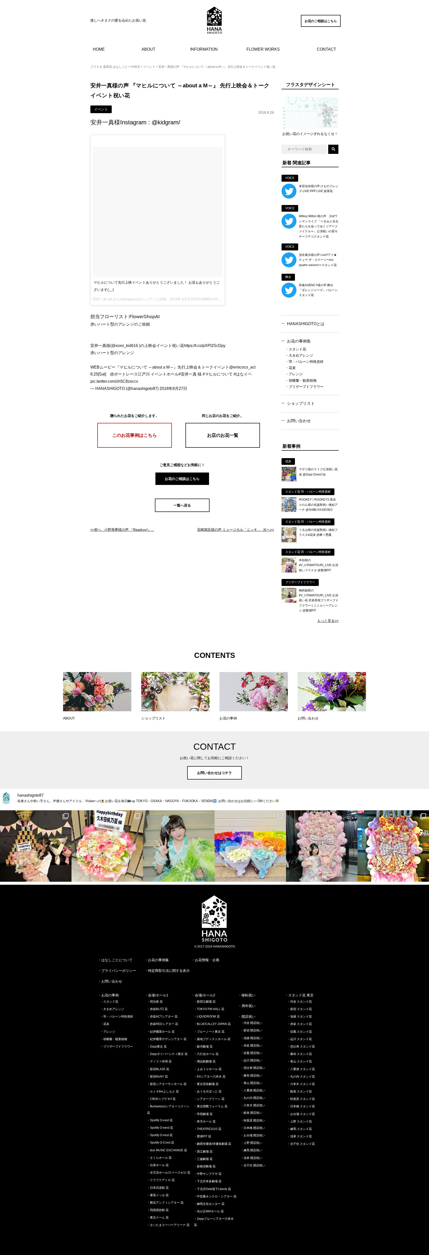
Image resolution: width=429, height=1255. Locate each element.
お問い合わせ (299, 421)
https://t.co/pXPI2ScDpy (204, 345)
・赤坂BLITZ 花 (157, 1009)
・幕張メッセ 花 (158, 1195)
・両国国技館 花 (158, 1210)
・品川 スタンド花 (299, 1039)
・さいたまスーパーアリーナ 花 (168, 1225)
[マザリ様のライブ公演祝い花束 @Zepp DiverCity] (289, 480)
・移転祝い (246, 995)
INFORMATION (204, 49)
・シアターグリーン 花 (209, 1099)
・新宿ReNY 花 (157, 1076)
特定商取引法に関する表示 (169, 971)
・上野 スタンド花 (299, 1121)
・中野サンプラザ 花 (207, 1174)
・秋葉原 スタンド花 (301, 1099)
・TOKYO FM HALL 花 (209, 1009)
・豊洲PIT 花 (202, 1136)
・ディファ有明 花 (159, 1061)
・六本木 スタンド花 (301, 1084)
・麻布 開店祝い (251, 1075)
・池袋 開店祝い (251, 1038)
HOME (99, 49)
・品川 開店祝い (251, 1060)
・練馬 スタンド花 (299, 1129)
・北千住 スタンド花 (301, 1144)
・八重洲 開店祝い (253, 1090)
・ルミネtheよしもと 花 (163, 1091)
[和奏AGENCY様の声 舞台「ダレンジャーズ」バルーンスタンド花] (289, 296)
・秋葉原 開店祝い (253, 1120)
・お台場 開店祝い (253, 1135)
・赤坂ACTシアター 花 (162, 1016)
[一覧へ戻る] (182, 511)
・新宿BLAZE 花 (158, 1069)
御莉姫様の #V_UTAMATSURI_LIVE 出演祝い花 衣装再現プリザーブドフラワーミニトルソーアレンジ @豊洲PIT (318, 600)
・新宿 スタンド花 (299, 1009)
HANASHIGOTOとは (305, 324)
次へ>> (235, 530)
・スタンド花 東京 (299, 995)
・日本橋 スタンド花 (301, 1106)
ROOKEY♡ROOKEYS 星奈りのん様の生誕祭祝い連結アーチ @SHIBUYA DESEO (318, 504)
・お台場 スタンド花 (301, 1114)
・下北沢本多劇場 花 (207, 1181)
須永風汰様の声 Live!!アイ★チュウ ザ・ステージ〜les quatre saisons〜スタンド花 (318, 260)
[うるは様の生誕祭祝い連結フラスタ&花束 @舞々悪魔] (289, 541)
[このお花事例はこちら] (134, 446)
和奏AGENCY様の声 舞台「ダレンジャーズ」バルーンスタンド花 (318, 290)
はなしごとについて (117, 960)
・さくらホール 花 (159, 1157)
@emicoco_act (242, 367)
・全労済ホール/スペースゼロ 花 (168, 1172)
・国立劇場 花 (203, 1151)
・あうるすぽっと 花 (207, 1091)
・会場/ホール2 (203, 995)
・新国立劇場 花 (204, 1001)
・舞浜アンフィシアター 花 (165, 1202)
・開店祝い (246, 1016)
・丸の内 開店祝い (253, 1098)
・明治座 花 (155, 1001)
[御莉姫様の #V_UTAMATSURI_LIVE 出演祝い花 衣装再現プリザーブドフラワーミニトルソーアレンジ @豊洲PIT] (289, 602)
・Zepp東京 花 (157, 1046)
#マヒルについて (218, 374)
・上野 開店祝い (251, 1143)
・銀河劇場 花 (203, 1046)
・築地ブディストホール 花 (212, 1039)
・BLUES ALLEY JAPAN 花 (212, 1024)
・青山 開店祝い (251, 1083)
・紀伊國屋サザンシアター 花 (166, 1039)
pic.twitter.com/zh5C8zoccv (114, 381)
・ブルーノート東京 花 (209, 1031)
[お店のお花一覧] (222, 446)
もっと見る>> (328, 621)
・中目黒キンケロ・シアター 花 (215, 1196)
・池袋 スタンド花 (299, 1016)
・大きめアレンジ (299, 355)
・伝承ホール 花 (158, 1165)
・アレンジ (294, 374)
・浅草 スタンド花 (299, 1136)
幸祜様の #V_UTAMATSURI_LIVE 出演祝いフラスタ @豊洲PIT (318, 565)
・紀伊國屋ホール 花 (161, 1031)
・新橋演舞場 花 (204, 1166)
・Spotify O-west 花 (160, 1127)
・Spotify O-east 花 (160, 1120)
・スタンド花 (295, 349)
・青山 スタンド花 (299, 1061)
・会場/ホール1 (156, 995)
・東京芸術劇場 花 (206, 1084)
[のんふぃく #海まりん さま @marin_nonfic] (178, 846)
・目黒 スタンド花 (299, 1031)
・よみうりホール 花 (207, 1069)
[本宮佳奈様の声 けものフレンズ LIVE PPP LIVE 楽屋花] (289, 197)
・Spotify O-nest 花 (160, 1135)
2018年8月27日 (173, 388)
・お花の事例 (108, 995)
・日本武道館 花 (158, 1187)
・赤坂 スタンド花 (299, 1024)
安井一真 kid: (103, 299)
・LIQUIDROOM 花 (207, 1016)
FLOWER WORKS (263, 49)
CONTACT (326, 49)
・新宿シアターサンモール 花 (166, 1084)
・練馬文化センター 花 (209, 1204)
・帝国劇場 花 (203, 1114)
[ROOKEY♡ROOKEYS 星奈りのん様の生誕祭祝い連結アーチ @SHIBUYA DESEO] (289, 511)
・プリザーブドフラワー (304, 387)
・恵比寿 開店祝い (253, 1068)
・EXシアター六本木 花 (209, 1076)
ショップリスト (301, 403)
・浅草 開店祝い (251, 1158)
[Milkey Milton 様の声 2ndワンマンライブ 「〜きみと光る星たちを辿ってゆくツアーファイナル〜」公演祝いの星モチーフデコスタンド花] (289, 227)
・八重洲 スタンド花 (301, 1069)
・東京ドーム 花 (158, 1217)
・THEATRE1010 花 (207, 1129)
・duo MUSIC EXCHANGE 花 (167, 1150)
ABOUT (148, 49)
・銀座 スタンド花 (299, 1091)
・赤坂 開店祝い (251, 1045)
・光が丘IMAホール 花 (209, 1211)
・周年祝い (246, 1006)
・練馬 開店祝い (251, 1150)
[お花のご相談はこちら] (321, 26)
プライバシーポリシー (118, 971)
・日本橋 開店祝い (253, 1128)
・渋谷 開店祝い (251, 1023)
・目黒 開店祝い (251, 1053)
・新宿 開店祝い (251, 1030)
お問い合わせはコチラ (214, 773)
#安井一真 (188, 374)
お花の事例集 (299, 341)
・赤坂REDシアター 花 (162, 1024)
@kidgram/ (166, 122)
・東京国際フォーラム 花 (210, 1106)
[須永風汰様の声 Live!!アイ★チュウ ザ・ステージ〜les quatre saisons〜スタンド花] (289, 266)
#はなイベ (243, 374)
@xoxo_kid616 (124, 345)
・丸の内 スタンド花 (301, 1076)
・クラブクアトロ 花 (161, 1180)
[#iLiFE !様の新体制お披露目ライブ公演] (250, 846)
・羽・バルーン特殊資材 (304, 362)
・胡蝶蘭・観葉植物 (301, 380)
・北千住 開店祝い (253, 1165)
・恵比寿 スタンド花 (301, 1046)
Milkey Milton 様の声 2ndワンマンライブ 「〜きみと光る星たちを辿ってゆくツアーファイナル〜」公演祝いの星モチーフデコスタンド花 (318, 226)
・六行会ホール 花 (206, 1054)
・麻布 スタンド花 (299, 1054)
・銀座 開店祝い (251, 1113)
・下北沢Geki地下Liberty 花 (212, 1189)
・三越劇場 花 (203, 1159)
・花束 (290, 368)
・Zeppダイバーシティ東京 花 (167, 1054)
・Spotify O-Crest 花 (160, 1142)
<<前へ (122, 530)
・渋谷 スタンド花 (299, 1001)
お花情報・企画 (207, 960)
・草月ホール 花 (204, 1121)
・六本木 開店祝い (253, 1105)
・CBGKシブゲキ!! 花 (161, 1099)
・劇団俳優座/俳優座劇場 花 (212, 1144)
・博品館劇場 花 (204, 1061)
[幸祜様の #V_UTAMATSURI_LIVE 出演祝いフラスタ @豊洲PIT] (289, 571)
